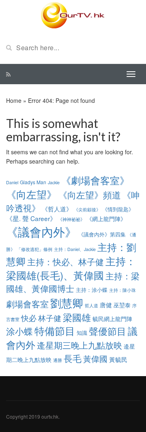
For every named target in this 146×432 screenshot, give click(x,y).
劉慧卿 (66, 303)
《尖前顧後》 (87, 209)
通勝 (57, 360)
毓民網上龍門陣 (112, 319)
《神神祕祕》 (71, 219)
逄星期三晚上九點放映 (79, 345)
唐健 (106, 304)
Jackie (54, 182)
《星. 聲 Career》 (31, 218)
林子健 (49, 318)
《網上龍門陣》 (106, 219)
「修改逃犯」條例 (34, 249)
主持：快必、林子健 (65, 261)
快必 (28, 318)
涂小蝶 (19, 330)
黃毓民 (118, 359)
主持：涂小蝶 (91, 290)
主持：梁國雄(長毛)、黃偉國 (71, 268)
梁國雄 (77, 317)
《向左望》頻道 (89, 194)
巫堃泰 (122, 305)
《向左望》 (31, 194)
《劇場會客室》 (95, 180)
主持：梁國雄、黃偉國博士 (73, 282)
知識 (82, 332)
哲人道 (91, 305)
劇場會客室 (27, 304)
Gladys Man (33, 182)
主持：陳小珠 (122, 290)
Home (13, 100)
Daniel (12, 182)
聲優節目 (107, 331)
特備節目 (54, 330)
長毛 (73, 357)
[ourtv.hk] (73, 15)
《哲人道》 (57, 208)
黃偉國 (95, 358)
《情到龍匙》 (118, 209)
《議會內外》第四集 (102, 234)
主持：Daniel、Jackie (75, 249)
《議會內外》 (41, 231)
